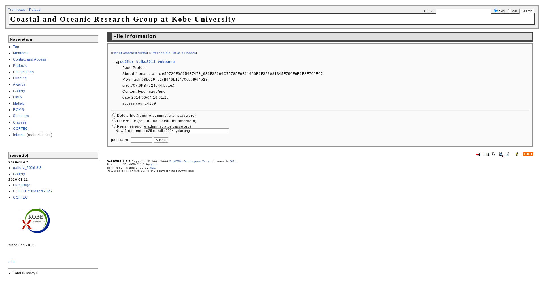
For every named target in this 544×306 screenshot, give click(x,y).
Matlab (18, 103)
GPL (233, 161)
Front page (17, 9)
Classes (20, 122)
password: (120, 140)
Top (16, 47)
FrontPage (22, 185)
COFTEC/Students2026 (32, 191)
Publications (23, 72)
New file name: (129, 131)
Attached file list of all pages (173, 52)
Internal (19, 135)
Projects (20, 66)
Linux (17, 97)
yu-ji (154, 164)
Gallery (19, 91)
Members (21, 53)
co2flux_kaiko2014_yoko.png (147, 62)
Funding (20, 78)
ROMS (18, 110)
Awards (19, 84)
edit (11, 262)
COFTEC (20, 129)
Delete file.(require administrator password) (156, 116)
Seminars (21, 116)
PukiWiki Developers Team (190, 161)
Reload (35, 9)
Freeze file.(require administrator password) (157, 121)
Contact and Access (29, 59)
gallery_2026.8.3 (27, 168)
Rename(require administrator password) (154, 126)
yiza (153, 167)
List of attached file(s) (129, 52)
